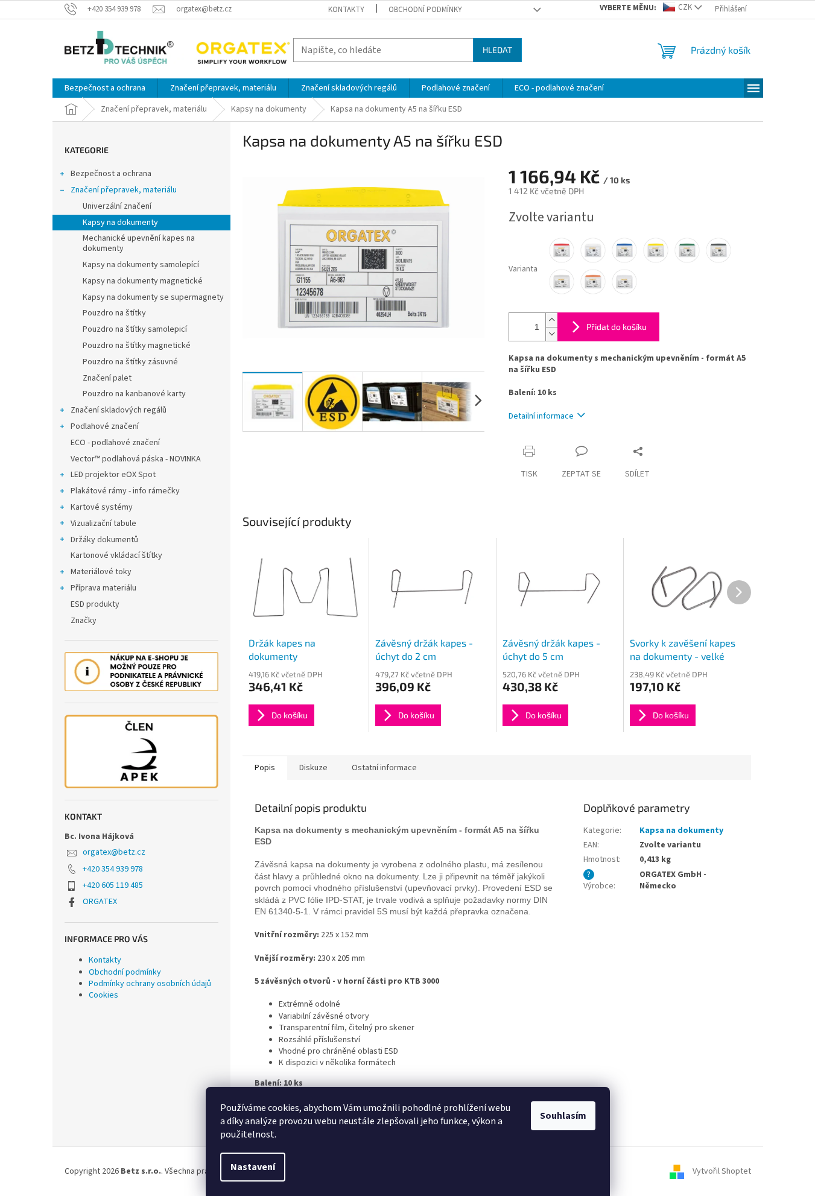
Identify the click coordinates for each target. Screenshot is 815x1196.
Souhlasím (563, 1115)
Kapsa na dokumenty (681, 830)
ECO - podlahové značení (115, 443)
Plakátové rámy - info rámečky (125, 491)
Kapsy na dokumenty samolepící (141, 265)
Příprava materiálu (103, 588)
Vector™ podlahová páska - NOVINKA (136, 459)
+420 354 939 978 (113, 869)
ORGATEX (100, 902)
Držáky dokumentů (104, 540)
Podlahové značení (105, 426)
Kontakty (346, 9)
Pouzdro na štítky (114, 313)
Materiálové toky (101, 572)
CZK (685, 7)
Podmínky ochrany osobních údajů (150, 984)
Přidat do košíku (616, 326)
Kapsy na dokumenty (120, 223)
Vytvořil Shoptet (722, 1171)
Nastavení (252, 1167)
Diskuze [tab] (313, 768)
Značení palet (107, 378)
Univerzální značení (117, 206)
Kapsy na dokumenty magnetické (143, 281)
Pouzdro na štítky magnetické (137, 346)
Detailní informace (541, 416)
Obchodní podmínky (425, 9)
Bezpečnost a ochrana (111, 174)
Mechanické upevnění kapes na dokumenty (139, 243)
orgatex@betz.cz (114, 852)
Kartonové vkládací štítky (116, 555)
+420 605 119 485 (113, 885)
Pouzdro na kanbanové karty (134, 394)
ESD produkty (95, 604)
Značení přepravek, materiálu (124, 190)
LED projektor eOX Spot (113, 475)
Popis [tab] (265, 768)
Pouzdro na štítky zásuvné (130, 362)
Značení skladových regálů (118, 410)
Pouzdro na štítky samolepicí (135, 329)
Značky (84, 621)
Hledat (497, 50)
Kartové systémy (102, 507)
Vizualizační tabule (103, 523)
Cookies (103, 995)
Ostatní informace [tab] (384, 768)
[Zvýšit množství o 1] (551, 320)
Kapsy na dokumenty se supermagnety (153, 297)
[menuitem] (104, 88)
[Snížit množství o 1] (551, 334)
